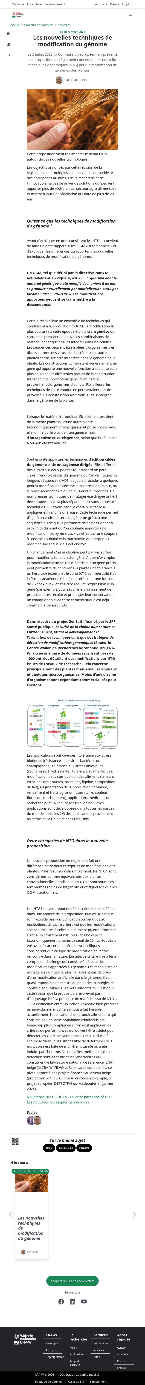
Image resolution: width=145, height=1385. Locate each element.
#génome (84, 1147)
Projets (73, 1347)
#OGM (49, 1147)
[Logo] (25, 1339)
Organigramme (54, 1357)
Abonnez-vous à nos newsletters (72, 1281)
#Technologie (66, 1147)
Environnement (55, 4)
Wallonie (18, 4)
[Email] (8, 55)
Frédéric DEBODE (77, 80)
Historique (52, 1343)
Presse (114, 4)
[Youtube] (84, 1301)
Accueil (15, 25)
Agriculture (34, 4)
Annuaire (101, 4)
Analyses (98, 1350)
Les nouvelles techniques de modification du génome (31, 1228)
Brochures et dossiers (39, 25)
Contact (121, 1347)
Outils (96, 1357)
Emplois (127, 4)
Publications (76, 1354)
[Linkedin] (8, 44)
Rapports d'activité (74, 1362)
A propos (51, 1350)
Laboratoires (100, 1343)
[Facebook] (8, 34)
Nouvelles (64, 25)
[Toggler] (130, 14)
